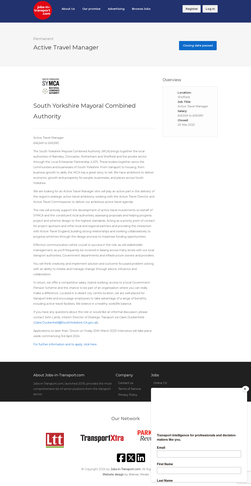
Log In (210, 9)
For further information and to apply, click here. (65, 344)
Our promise (91, 9)
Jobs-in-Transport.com (126, 469)
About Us (68, 9)
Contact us (125, 383)
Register (192, 9)
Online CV (160, 383)
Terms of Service (129, 389)
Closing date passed (198, 45)
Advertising (116, 9)
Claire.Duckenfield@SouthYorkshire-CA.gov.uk (65, 322)
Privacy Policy (127, 395)
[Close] (245, 389)
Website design (113, 474)
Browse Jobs (141, 9)
